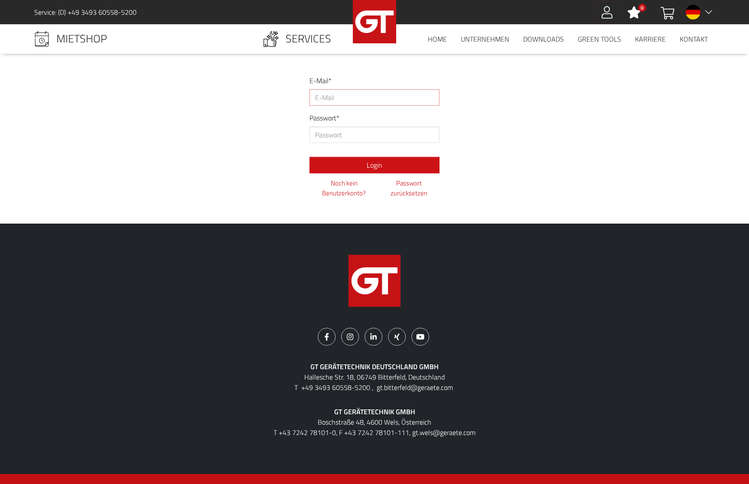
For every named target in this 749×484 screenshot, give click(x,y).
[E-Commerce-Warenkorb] (667, 12)
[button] (70, 39)
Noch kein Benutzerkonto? (344, 188)
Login (374, 165)
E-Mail (319, 80)
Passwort (322, 118)
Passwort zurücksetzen (409, 188)
